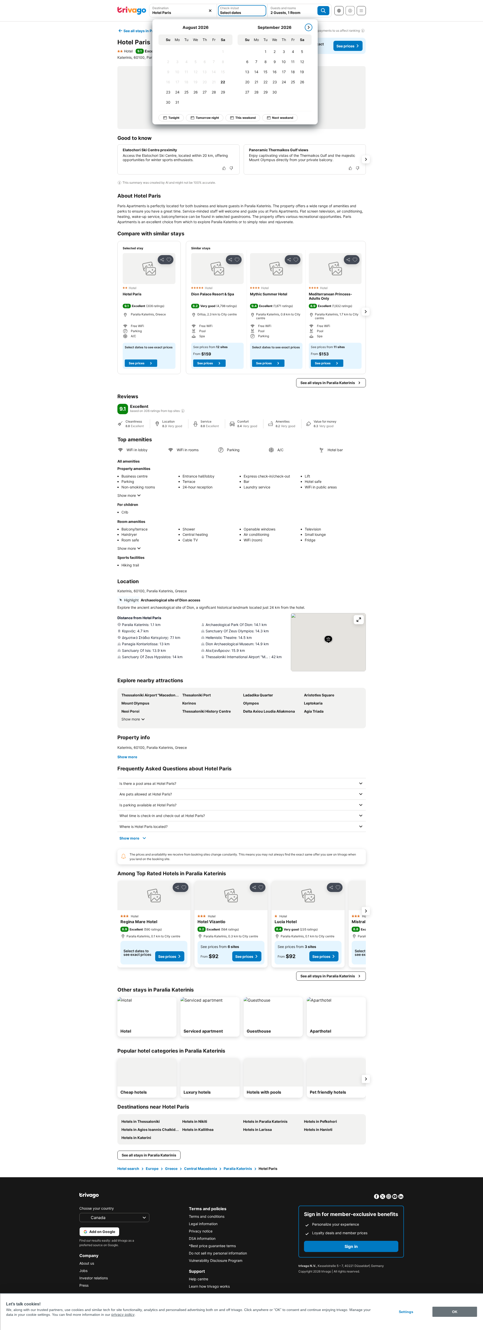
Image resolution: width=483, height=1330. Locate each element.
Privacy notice (200, 1231)
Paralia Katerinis (238, 1168)
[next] (309, 27)
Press (83, 1285)
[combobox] (183, 10)
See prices (345, 46)
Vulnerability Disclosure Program (215, 1260)
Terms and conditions (206, 1216)
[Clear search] (210, 10)
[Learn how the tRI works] (183, 411)
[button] (183, 10)
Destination (160, 8)
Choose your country (96, 1208)
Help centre (198, 1279)
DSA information (202, 1238)
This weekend (245, 118)
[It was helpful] (224, 168)
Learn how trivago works (209, 1286)
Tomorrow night (207, 118)
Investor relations (93, 1278)
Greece (171, 1168)
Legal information (203, 1224)
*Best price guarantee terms (212, 1246)
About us (86, 1263)
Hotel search (128, 1168)
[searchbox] (183, 12)
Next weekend (282, 118)
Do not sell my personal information (218, 1253)
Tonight (174, 118)
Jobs (83, 1270)
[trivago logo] (131, 11)
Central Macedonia (200, 1168)
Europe (152, 1168)
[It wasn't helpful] (231, 168)
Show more (126, 495)
